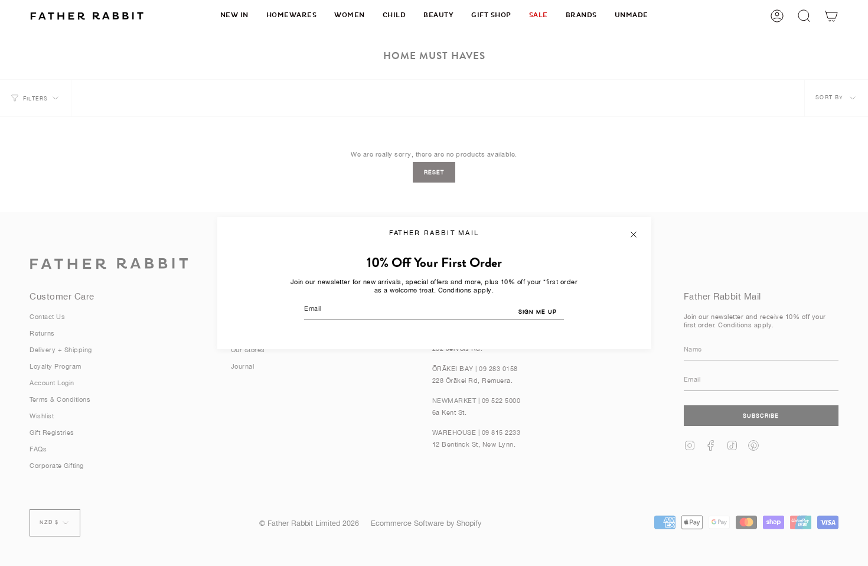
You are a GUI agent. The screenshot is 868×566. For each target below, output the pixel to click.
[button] (291, 15)
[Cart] (831, 15)
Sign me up (537, 311)
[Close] (633, 234)
